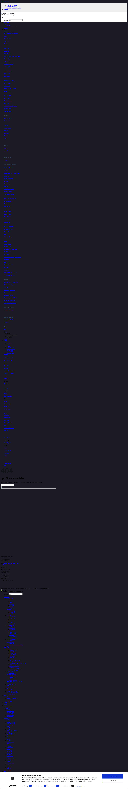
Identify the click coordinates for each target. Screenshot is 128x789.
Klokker (6, 186)
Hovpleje (6, 254)
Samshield (7, 437)
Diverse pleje (7, 246)
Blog (5, 465)
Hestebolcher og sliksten (10, 249)
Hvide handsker (8, 100)
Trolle (5, 448)
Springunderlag (8, 237)
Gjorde (6, 287)
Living (5, 340)
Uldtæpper (7, 222)
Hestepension (7, 463)
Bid (5, 329)
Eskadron (9, 743)
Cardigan (6, 51)
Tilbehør (6, 160)
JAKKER (6, 125)
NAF (5, 425)
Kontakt (6, 9)
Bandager (6, 176)
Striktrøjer (7, 58)
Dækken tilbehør (8, 201)
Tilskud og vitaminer (9, 275)
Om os (5, 3)
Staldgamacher (8, 191)
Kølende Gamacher (9, 189)
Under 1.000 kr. (11, 349)
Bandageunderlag (8, 178)
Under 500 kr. (10, 350)
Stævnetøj (9, 630)
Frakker (6, 130)
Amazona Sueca (11, 723)
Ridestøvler (7, 86)
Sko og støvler (10, 625)
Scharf (8, 767)
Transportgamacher (9, 194)
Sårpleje (6, 270)
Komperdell (7, 417)
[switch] (46, 786)
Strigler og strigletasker (10, 272)
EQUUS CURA (10, 742)
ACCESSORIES (8, 25)
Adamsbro (9, 719)
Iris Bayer (6, 406)
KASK (6, 413)
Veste (5, 138)
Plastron (6, 103)
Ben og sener (7, 244)
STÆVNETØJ (7, 95)
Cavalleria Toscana (9, 373)
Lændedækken (8, 206)
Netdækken (7, 209)
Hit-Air (6, 401)
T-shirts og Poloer (8, 64)
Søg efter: (6, 20)
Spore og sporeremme (10, 88)
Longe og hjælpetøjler (9, 300)
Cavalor (6, 376)
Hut (5, 292)
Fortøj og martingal (9, 284)
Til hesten (6, 170)
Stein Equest (7, 442)
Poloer (11, 640)
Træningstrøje (7, 66)
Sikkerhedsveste (8, 167)
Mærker (6, 354)
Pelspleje (6, 267)
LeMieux (6, 420)
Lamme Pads (7, 231)
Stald (5, 342)
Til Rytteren (10, 337)
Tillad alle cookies (112, 776)
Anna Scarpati (8, 360)
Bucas (8, 729)
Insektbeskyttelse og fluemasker (12, 257)
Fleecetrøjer (7, 53)
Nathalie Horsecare (9, 428)
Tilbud (5, 332)
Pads (5, 234)
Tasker (6, 44)
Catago (8, 732)
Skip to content (5, 1)
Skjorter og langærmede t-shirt (12, 56)
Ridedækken (7, 214)
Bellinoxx (6, 365)
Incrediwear (7, 404)
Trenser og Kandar (9, 319)
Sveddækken (7, 219)
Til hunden (7, 121)
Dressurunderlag (8, 229)
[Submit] (1, 486)
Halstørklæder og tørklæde (11, 33)
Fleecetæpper (7, 203)
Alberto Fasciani (8, 358)
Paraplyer (11, 604)
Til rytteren (6, 22)
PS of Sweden (10, 763)
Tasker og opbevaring (12, 335)
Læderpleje (7, 262)
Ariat (5, 363)
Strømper (6, 41)
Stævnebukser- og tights (10, 106)
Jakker (8, 621)
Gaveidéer (6, 344)
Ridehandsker (7, 38)
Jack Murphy (7, 409)
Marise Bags (10, 756)
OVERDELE (7, 48)
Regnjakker (7, 133)
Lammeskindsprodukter (10, 297)
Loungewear (12, 616)
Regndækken (7, 211)
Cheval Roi (7, 378)
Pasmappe (12, 608)
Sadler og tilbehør (8, 310)
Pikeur (8, 761)
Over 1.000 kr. (10, 347)
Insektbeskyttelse (8, 295)
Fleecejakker (7, 128)
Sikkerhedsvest (10, 643)
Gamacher (7, 183)
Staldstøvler (7, 91)
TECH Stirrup (7, 450)
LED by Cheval (8, 422)
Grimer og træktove (9, 290)
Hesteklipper (7, 251)
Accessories (10, 598)
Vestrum (6, 453)
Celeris (8, 736)
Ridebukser (7, 73)
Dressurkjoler (7, 98)
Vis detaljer (79, 786)
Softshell (6, 135)
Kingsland (9, 751)
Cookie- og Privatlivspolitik (14, 8)
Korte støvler (7, 83)
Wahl (5, 455)
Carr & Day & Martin (9, 371)
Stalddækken (7, 216)
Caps (5, 31)
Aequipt (9, 720)
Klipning (6, 259)
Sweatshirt (7, 61)
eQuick (6, 388)
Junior (6, 150)
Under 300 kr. (10, 351)
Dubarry (6, 383)
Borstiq (6, 368)
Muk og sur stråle (8, 264)
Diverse (6, 181)
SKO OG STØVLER (9, 80)
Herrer (6, 148)
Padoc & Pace (10, 760)
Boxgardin (9, 343)
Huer (5, 36)
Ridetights (7, 76)
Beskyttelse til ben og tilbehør (12, 173)
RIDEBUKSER (8, 71)
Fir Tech (9, 746)
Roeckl (6, 430)
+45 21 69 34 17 (7, 564)
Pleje (5, 241)
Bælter (6, 28)
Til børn (9, 346)
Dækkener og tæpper (10, 198)
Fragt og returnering (12, 5)
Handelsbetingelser (11, 6)
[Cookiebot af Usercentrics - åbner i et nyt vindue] (12, 786)
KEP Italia (6, 415)
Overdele (9, 609)
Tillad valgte (113, 780)
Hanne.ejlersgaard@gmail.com (11, 563)
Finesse (6, 393)
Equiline (9, 740)
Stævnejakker (7, 108)
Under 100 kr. (10, 353)
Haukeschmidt (8, 396)
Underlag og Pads (8, 226)
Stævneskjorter (8, 111)
